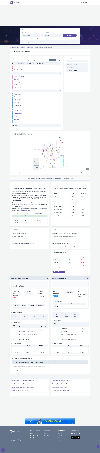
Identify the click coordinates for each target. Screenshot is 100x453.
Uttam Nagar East (18, 110)
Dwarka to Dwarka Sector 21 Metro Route (62, 383)
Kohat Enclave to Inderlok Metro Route (20, 390)
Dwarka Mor (17, 119)
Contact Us (60, 435)
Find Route (69, 35)
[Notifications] (81, 2)
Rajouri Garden (17, 87)
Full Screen (16, 172)
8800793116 (29, 294)
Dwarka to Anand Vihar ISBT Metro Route (61, 380)
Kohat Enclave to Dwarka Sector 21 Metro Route (22, 387)
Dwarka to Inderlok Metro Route (59, 387)
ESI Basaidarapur (18, 84)
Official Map (84, 172)
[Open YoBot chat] (3, 450)
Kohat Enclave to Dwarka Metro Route (20, 383)
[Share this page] (98, 443)
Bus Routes (46, 433)
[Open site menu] (89, 3)
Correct (70, 257)
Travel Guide (47, 435)
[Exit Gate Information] (17, 125)
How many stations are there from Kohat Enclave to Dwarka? (28, 362)
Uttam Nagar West (18, 113)
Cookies (87, 448)
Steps (59, 60)
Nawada (16, 116)
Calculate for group (26, 210)
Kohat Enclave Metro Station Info (19, 278)
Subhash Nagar (17, 99)
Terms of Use (73, 448)
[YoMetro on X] (76, 434)
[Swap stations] (42, 35)
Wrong (82, 257)
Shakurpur (16, 79)
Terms (72, 178)
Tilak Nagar (16, 102)
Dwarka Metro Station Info (59, 278)
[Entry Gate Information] (18, 63)
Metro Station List (34, 439)
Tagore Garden (17, 97)
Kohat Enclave (17, 67)
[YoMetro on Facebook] (72, 434)
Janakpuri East (17, 105)
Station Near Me (34, 433)
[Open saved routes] (98, 446)
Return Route (75, 42)
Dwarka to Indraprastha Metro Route (60, 390)
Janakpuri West (17, 108)
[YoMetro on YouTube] (79, 434)
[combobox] (31, 35)
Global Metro (47, 439)
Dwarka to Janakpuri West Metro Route (61, 394)
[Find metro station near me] (83, 3)
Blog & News (60, 439)
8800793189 (70, 292)
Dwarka (16, 122)
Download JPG (50, 172)
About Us (60, 433)
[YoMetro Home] (16, 3)
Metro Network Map (34, 435)
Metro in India (47, 437)
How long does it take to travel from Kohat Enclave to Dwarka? (29, 370)
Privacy (80, 448)
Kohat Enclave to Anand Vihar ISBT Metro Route (22, 380)
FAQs (59, 437)
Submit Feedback (59, 272)
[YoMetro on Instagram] (74, 434)
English (14, 440)
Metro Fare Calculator (35, 437)
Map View (53, 60)
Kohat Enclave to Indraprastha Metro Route (21, 394)
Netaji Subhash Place (19, 69)
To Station (47, 32)
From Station (25, 32)
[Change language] (86, 2)
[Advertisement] (50, 16)
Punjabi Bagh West (18, 82)
